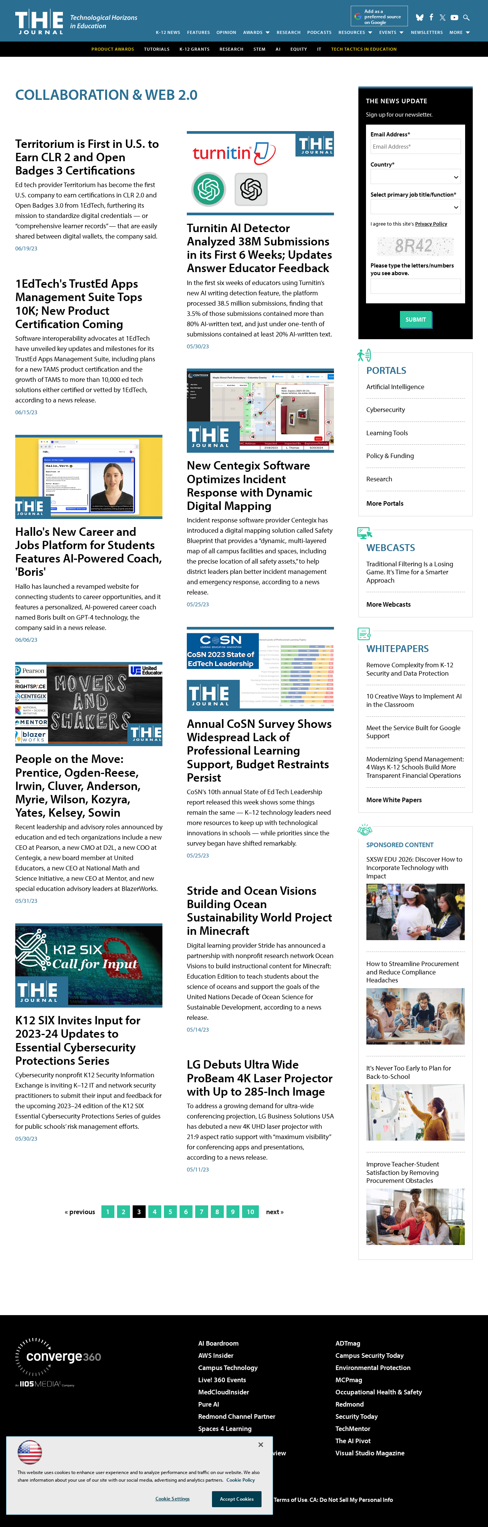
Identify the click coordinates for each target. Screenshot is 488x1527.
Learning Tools (387, 432)
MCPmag (349, 1379)
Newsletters (427, 32)
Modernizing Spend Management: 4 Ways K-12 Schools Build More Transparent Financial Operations (415, 767)
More (456, 32)
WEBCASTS (390, 547)
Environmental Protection (373, 1367)
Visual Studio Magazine (370, 1452)
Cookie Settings (173, 1498)
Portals (386, 370)
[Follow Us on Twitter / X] (443, 17)
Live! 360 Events (222, 1379)
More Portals (385, 503)
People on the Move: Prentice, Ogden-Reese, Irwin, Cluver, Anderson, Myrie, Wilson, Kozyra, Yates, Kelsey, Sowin (78, 785)
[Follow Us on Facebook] (431, 17)
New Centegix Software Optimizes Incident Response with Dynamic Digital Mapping (249, 485)
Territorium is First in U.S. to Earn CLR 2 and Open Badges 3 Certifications (87, 157)
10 (250, 1211)
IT (319, 49)
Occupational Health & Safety (379, 1392)
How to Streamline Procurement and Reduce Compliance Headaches (412, 972)
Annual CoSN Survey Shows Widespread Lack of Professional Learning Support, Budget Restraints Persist (259, 750)
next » (275, 1211)
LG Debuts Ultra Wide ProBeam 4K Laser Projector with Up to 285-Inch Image (259, 1077)
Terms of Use (290, 1499)
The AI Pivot (353, 1440)
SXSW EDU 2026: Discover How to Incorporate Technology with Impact (414, 867)
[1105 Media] (61, 1426)
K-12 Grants (195, 49)
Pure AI (208, 1404)
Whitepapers (397, 648)
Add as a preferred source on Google (382, 16)
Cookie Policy (240, 1480)
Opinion (226, 32)
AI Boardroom (218, 1343)
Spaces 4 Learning (225, 1428)
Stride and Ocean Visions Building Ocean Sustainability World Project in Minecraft (259, 910)
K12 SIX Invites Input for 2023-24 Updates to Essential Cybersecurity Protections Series (77, 1040)
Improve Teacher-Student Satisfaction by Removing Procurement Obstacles (402, 1172)
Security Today (357, 1416)
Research (289, 32)
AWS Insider (215, 1355)
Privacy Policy (431, 223)
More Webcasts (388, 604)
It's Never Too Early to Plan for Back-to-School (408, 1072)
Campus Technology (228, 1367)
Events (387, 32)
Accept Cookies (237, 1499)
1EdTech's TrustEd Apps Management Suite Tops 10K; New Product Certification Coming (78, 303)
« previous (80, 1211)
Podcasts (319, 32)
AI (278, 49)
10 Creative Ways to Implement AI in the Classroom (414, 700)
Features (198, 32)
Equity (299, 49)
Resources (352, 32)
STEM (260, 49)
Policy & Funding (390, 455)
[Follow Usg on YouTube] (454, 17)
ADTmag (348, 1343)
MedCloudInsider (223, 1392)
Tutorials (157, 49)
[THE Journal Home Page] (76, 21)
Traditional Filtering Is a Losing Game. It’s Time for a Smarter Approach (409, 572)
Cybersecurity (385, 409)
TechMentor (353, 1428)
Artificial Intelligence (395, 386)
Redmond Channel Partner (236, 1416)
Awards (253, 32)
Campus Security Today (370, 1355)
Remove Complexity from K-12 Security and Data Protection (409, 669)
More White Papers (394, 799)
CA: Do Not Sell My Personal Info (351, 1499)
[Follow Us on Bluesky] (420, 17)
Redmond (350, 1404)
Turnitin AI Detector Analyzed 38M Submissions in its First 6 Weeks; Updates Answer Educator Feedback (259, 248)
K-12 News (168, 32)
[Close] (260, 1444)
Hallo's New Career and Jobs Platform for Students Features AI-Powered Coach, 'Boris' (88, 551)
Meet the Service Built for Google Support (413, 731)
